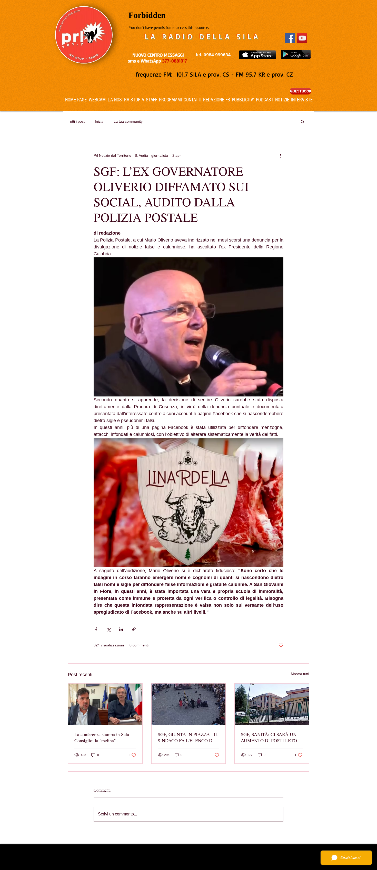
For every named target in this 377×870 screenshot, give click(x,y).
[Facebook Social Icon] (290, 38)
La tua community (128, 121)
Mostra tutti (300, 674)
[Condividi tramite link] (133, 629)
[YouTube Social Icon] (302, 38)
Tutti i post (76, 121)
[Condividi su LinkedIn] (121, 629)
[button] (302, 121)
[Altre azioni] (280, 155)
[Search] (308, 55)
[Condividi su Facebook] (96, 629)
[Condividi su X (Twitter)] (108, 629)
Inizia (99, 121)
